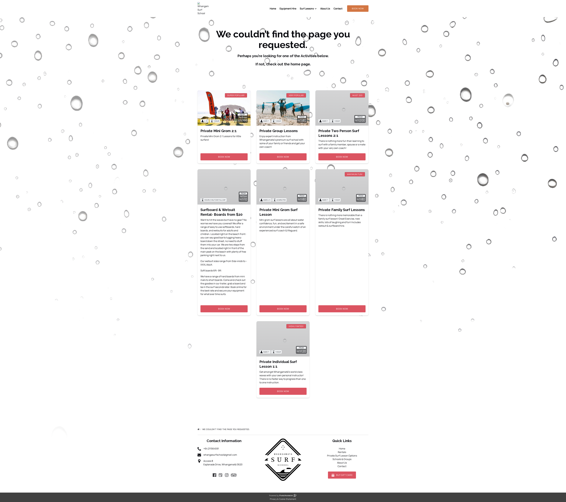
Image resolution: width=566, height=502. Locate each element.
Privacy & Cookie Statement (283, 499)
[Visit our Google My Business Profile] (220, 475)
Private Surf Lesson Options (342, 455)
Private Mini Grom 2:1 (218, 131)
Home (273, 8)
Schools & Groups (342, 459)
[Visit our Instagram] (226, 475)
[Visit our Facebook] (214, 475)
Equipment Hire (288, 8)
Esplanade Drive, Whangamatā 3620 (222, 464)
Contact (338, 8)
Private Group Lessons (278, 131)
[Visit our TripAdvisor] (234, 475)
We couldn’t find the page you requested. (226, 429)
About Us (325, 8)
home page (300, 64)
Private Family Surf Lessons (341, 210)
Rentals (342, 452)
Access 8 (208, 461)
